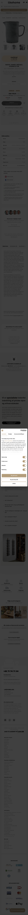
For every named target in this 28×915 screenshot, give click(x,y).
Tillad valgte (14, 479)
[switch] (24, 461)
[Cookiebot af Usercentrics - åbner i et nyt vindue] (20, 430)
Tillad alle (14, 475)
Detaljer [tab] (10, 434)
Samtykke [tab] (4, 434)
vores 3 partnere (8, 440)
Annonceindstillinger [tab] (19, 434)
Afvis (14, 483)
